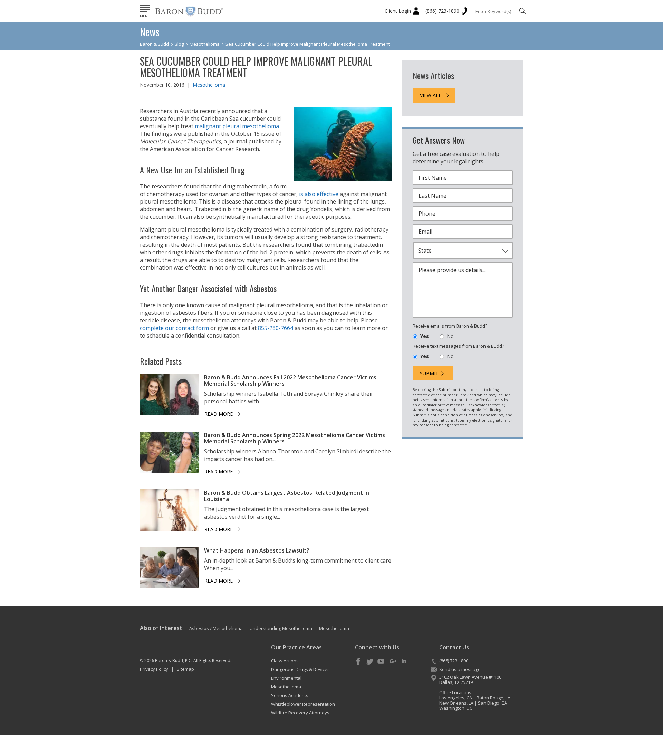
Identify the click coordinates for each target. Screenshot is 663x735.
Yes (424, 336)
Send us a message (460, 669)
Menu (145, 15)
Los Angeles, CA (455, 698)
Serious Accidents (289, 695)
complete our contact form (174, 328)
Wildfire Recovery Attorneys (300, 712)
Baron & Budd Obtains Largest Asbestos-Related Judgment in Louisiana (286, 496)
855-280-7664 (275, 328)
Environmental (286, 678)
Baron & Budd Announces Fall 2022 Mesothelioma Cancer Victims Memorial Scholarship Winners (290, 380)
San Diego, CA (492, 703)
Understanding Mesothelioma (281, 628)
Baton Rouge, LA (493, 698)
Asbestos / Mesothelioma (216, 628)
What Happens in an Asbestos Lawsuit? (256, 550)
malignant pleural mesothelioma (237, 126)
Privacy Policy (154, 669)
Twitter (370, 662)
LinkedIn (404, 662)
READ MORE (218, 414)
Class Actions (285, 661)
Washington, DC (455, 708)
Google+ (392, 662)
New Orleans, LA (456, 703)
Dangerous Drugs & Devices (300, 669)
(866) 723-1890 (442, 11)
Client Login (398, 11)
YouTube (381, 662)
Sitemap (185, 669)
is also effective (318, 194)
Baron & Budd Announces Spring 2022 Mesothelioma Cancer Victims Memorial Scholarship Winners (294, 438)
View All (430, 95)
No (450, 336)
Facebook (358, 662)
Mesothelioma (209, 85)
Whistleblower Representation (303, 704)
